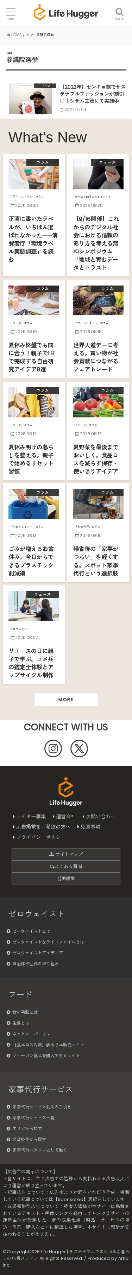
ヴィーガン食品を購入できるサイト (46, 1056)
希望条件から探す (29, 1139)
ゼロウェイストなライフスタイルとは (48, 942)
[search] (119, 8)
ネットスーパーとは (31, 1034)
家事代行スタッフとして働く (39, 1150)
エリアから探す (27, 1129)
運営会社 (66, 816)
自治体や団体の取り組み (35, 964)
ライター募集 (31, 816)
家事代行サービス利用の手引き (41, 1107)
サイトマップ (68, 854)
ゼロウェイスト (36, 914)
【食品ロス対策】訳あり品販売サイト (48, 1045)
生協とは (20, 1023)
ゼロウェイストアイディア (37, 953)
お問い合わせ (100, 816)
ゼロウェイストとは (31, 931)
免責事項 (90, 826)
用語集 (68, 878)
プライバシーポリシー (40, 837)
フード (20, 994)
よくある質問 (68, 866)
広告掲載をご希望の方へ (43, 826)
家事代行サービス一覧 (33, 1118)
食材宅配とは (25, 1012)
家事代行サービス (40, 1089)
